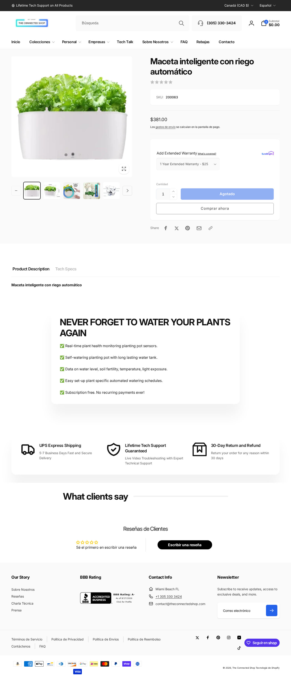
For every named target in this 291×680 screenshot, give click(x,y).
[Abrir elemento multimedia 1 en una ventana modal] (71, 116)
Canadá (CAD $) (236, 5)
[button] (270, 23)
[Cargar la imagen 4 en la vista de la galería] (91, 190)
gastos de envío (166, 127)
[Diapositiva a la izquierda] (16, 190)
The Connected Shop (243, 667)
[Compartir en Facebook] (165, 228)
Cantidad (162, 184)
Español (265, 5)
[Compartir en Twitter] (176, 228)
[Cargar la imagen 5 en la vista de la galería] (111, 190)
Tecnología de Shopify (268, 667)
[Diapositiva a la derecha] (127, 190)
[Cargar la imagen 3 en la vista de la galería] (71, 190)
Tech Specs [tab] (66, 269)
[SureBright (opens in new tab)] (268, 153)
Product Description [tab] (31, 269)
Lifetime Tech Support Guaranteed (145, 448)
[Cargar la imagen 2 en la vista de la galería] (51, 190)
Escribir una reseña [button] (184, 545)
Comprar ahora (215, 208)
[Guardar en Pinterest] (187, 228)
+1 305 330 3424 (169, 596)
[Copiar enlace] (210, 228)
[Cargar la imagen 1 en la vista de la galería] (32, 190)
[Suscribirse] (271, 610)
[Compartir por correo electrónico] (199, 228)
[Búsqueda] (181, 23)
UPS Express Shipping (60, 445)
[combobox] (132, 23)
